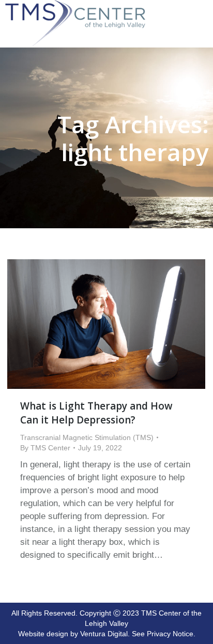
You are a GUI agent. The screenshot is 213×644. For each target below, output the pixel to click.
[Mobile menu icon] (202, 6)
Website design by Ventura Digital (73, 634)
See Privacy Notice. (163, 634)
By (45, 448)
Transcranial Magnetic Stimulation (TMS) (87, 437)
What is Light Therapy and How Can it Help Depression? (96, 413)
